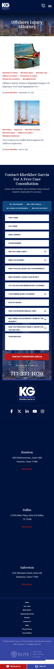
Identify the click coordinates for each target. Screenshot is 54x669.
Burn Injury (7, 129)
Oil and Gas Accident (28, 76)
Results (27, 618)
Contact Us (27, 621)
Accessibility (27, 633)
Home (27, 602)
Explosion (18, 129)
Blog (27, 625)
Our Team (27, 606)
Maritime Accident (10, 73)
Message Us (15, 666)
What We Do (27, 610)
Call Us (42, 666)
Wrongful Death (29, 79)
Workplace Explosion (11, 136)
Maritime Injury (27, 73)
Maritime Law (41, 73)
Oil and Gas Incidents (11, 79)
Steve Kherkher (11, 92)
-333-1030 (43, 5)
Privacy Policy (27, 629)
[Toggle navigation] (49, 6)
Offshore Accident (10, 76)
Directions (27, 469)
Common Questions (27, 614)
